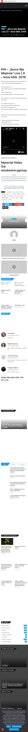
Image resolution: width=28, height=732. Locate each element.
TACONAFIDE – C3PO (20, 305)
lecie (7, 193)
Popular (13, 464)
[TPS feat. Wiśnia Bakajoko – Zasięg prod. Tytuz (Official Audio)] (7, 300)
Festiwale (4, 630)
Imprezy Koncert (6, 632)
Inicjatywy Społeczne (7, 634)
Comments (22, 464)
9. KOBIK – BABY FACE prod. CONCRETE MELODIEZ (20, 292)
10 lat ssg (9, 191)
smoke (21, 195)
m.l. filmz (14, 193)
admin (14, 240)
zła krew (9, 199)
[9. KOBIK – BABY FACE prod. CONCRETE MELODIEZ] (21, 285)
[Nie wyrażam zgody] (26, 720)
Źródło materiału (8, 186)
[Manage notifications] (2, 729)
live (10, 193)
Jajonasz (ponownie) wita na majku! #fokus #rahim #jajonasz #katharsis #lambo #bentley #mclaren (6, 549)
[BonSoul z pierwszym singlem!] (5, 478)
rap (15, 195)
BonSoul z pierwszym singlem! (17, 476)
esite (13, 191)
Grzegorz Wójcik (13, 367)
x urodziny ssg (4, 199)
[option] (14, 220)
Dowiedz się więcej (14, 729)
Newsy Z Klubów (6, 627)
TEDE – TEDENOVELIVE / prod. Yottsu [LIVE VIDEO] (21, 566)
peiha (5, 195)
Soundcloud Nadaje (6, 641)
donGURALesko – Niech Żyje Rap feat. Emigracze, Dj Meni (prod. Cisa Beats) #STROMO (12, 426)
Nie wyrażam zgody (17, 726)
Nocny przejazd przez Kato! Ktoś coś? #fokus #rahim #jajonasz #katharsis (18, 484)
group (17, 191)
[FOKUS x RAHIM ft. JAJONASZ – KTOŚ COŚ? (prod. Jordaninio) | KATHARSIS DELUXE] (21, 576)
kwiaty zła (3, 193)
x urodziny (21, 197)
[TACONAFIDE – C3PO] (21, 300)
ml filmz (22, 193)
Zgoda (8, 726)
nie (2, 195)
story (13, 197)
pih (8, 195)
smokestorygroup (19, 186)
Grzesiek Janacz (13, 355)
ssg (10, 197)
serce (18, 195)
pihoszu (11, 195)
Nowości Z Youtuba (10, 10)
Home (3, 10)
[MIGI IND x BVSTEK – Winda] (7, 285)
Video (17, 197)
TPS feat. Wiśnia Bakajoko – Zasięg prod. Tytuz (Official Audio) (7, 307)
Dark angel (11, 333)
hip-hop (20, 191)
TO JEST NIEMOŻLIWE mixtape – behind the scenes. (6, 583)
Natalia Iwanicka (13, 344)
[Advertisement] (14, 53)
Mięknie (18, 193)
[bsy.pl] (3, 5)
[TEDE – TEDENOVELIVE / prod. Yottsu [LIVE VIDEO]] (5, 491)
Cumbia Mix (5, 665)
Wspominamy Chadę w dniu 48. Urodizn (14, 221)
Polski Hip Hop (19, 10)
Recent (5, 464)
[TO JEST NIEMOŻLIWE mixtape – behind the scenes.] (5, 497)
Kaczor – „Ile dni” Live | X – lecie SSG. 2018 (13, 687)
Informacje (4, 637)
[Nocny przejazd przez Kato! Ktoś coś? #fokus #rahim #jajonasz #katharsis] (5, 484)
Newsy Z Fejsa (5, 625)
